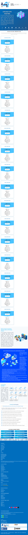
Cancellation (2, 449)
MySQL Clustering (3, 497)
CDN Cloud (2, 479)
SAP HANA (2, 473)
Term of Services (3, 447)
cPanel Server (2, 502)
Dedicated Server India (3, 454)
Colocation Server (3, 490)
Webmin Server (2, 504)
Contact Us (2, 445)
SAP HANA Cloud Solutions (4, 476)
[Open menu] (20, 4)
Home (23, 30)
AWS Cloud (2, 480)
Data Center (2, 489)
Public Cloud (2, 465)
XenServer (2, 495)
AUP (1, 450)
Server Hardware (3, 458)
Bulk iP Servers (2, 457)
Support (18, 4)
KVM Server (2, 496)
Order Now (7, 115)
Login (15, 4)
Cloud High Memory (3, 469)
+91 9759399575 (6, 515)
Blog (1, 451)
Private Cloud (2, 466)
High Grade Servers (3, 456)
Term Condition (2, 446)
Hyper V (2, 503)
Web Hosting (2, 470)
